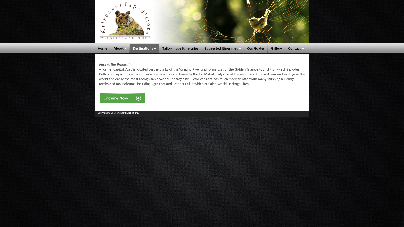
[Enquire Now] (122, 103)
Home (102, 49)
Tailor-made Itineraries (180, 49)
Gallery (276, 49)
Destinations (143, 49)
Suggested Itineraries (221, 49)
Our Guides (256, 49)
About (119, 49)
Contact (294, 49)
